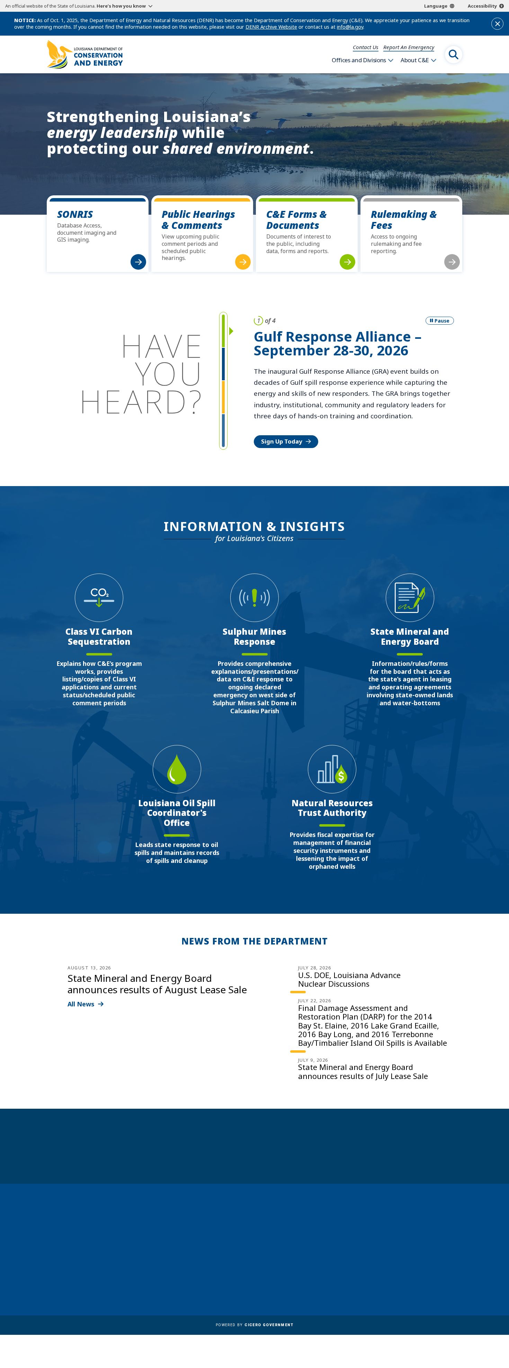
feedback (391, 1256)
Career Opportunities (254, 1217)
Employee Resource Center (261, 1227)
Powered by (254, 1325)
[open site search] (453, 54)
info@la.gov (350, 27)
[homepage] (85, 54)
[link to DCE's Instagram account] (411, 1275)
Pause (442, 320)
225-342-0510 (74, 1267)
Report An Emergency (408, 47)
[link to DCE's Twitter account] (428, 1275)
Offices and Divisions (359, 60)
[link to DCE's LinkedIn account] (394, 1275)
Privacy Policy (243, 1277)
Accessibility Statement (256, 1287)
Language (435, 5)
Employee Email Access (256, 1237)
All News (81, 1004)
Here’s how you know (121, 5)
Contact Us (365, 47)
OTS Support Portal (251, 1257)
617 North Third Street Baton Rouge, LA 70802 (79, 1254)
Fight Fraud (241, 1267)
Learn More (277, 408)
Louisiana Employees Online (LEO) (270, 1247)
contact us (394, 1241)
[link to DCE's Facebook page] (377, 1275)
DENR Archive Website (271, 27)
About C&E (415, 60)
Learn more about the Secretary (276, 1158)
